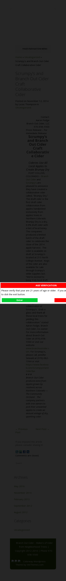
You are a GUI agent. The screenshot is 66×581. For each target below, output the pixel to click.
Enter (20, 300)
